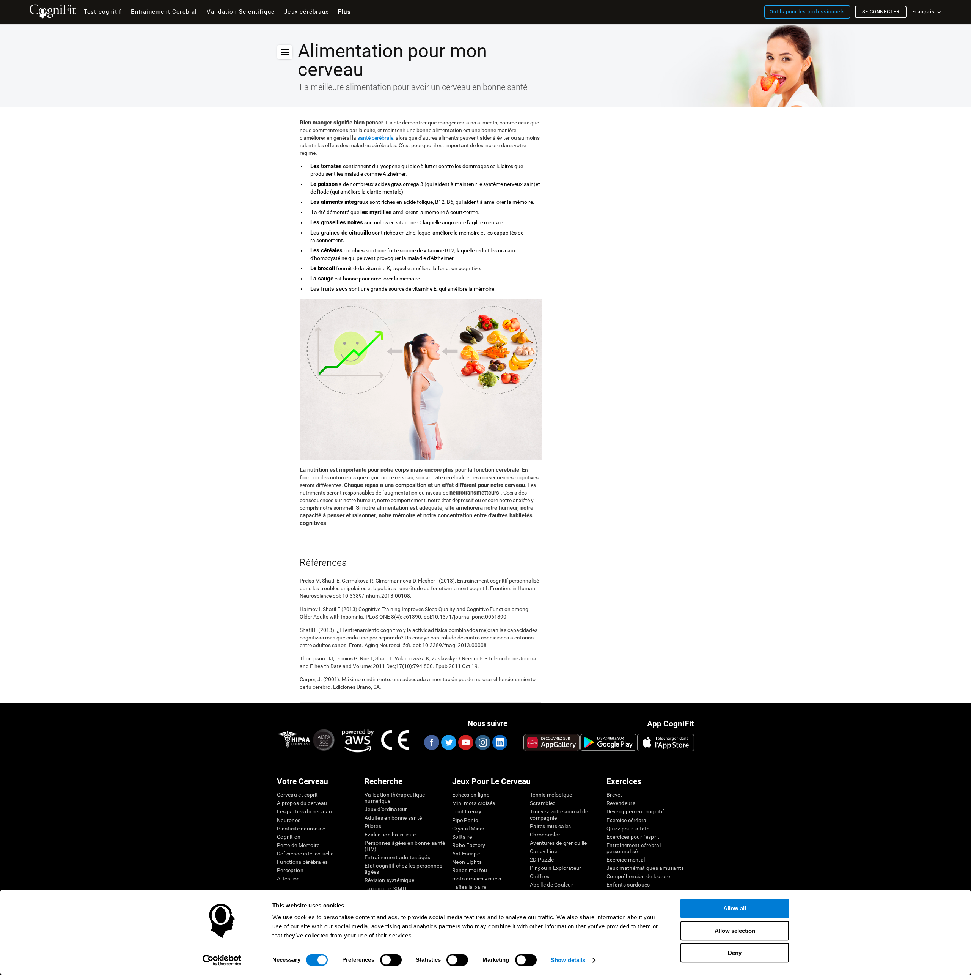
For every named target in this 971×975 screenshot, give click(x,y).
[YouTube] (465, 742)
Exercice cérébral (627, 820)
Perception (290, 870)
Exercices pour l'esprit (632, 837)
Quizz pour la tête (627, 828)
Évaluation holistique (390, 835)
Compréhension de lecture (638, 876)
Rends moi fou (469, 870)
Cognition (289, 837)
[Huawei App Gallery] (551, 742)
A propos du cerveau (302, 803)
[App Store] (665, 742)
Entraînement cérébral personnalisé (633, 848)
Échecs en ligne (470, 795)
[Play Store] (608, 742)
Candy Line (543, 851)
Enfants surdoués (628, 885)
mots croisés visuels (476, 879)
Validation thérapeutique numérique (395, 798)
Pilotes (373, 826)
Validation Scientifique (241, 11)
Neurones (288, 820)
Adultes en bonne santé (393, 818)
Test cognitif (103, 11)
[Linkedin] (499, 742)
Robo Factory (468, 845)
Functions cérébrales (302, 862)
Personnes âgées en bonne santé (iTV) (405, 846)
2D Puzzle (542, 860)
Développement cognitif (635, 811)
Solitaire (462, 837)
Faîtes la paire (469, 887)
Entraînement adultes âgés (397, 857)
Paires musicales (550, 826)
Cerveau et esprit (297, 795)
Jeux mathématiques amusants (645, 868)
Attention (288, 879)
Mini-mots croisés (473, 803)
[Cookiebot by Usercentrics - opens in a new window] (222, 960)
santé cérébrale (375, 138)
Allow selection (735, 931)
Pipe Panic (465, 820)
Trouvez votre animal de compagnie (559, 814)
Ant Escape (466, 854)
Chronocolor (545, 835)
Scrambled (543, 803)
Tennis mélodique (551, 795)
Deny (735, 953)
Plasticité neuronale (301, 828)
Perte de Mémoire (298, 845)
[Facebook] (431, 742)
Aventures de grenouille (558, 843)
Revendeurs (620, 803)
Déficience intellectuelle (305, 854)
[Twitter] (448, 742)
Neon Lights (467, 862)
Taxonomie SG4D (385, 888)
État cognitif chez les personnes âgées (403, 869)
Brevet (614, 795)
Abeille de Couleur (551, 885)
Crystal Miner (468, 828)
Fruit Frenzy (466, 811)
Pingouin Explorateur (555, 868)
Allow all (734, 908)
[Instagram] (482, 742)
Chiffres (539, 876)
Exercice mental (625, 860)
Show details (568, 960)
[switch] (391, 960)
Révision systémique (389, 880)
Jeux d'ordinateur (386, 809)
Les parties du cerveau (304, 811)
